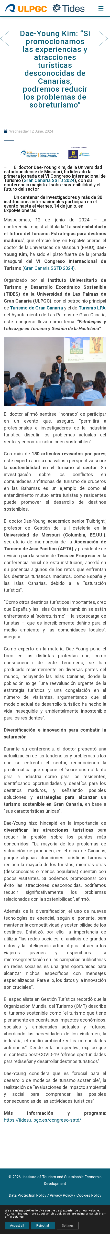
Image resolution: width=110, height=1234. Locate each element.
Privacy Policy (61, 1195)
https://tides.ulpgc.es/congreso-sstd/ (42, 1120)
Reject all (43, 1225)
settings (18, 1216)
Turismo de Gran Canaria (36, 307)
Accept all (17, 1225)
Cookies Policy (88, 1195)
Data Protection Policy (27, 1195)
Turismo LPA (92, 307)
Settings (68, 1225)
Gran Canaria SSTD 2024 (49, 180)
